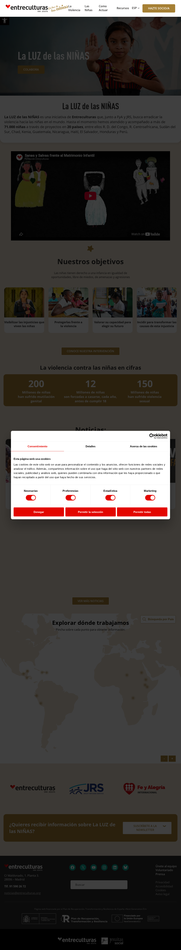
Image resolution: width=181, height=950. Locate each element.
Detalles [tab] (91, 446)
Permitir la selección (90, 511)
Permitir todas (142, 511)
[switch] (71, 498)
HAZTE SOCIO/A (159, 8)
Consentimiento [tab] (37, 446)
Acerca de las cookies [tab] (143, 446)
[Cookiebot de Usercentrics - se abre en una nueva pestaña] (151, 436)
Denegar (39, 511)
